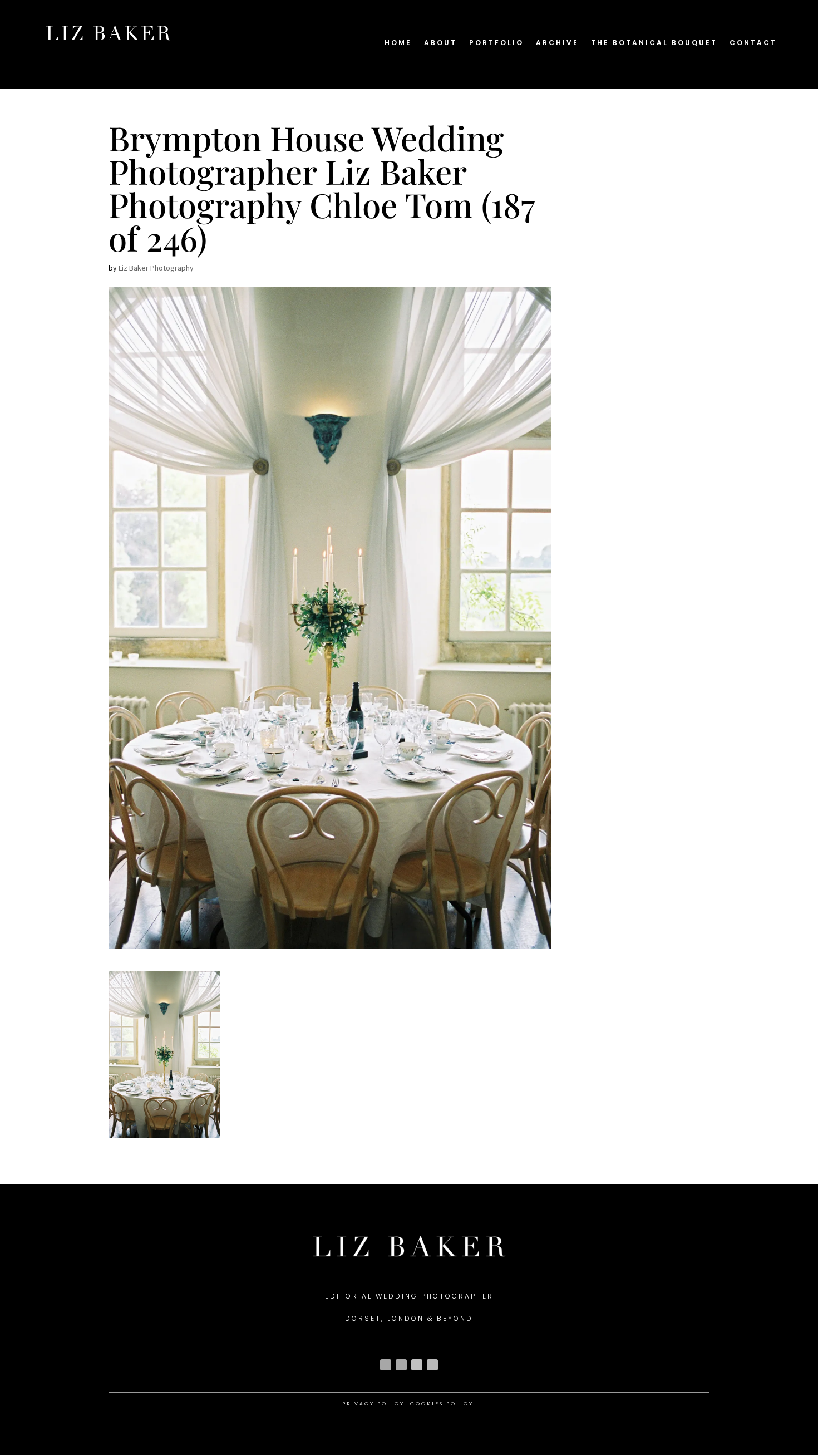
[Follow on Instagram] (385, 1364)
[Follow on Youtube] (416, 1364)
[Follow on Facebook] (401, 1364)
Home (398, 43)
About (440, 43)
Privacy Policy (373, 1403)
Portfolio (496, 43)
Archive (557, 43)
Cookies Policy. (443, 1403)
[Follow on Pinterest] (432, 1364)
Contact (753, 43)
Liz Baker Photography (156, 268)
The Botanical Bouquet (654, 43)
